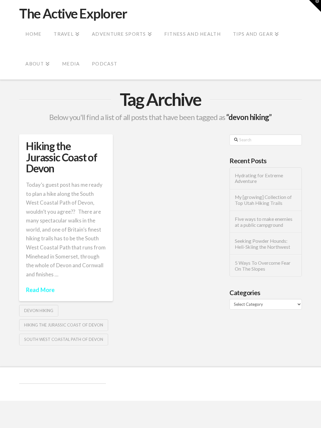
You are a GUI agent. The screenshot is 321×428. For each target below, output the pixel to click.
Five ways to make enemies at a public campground (263, 222)
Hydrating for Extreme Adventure (259, 178)
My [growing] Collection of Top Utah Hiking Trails (263, 200)
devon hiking (38, 310)
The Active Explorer (73, 13)
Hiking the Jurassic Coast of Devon (61, 157)
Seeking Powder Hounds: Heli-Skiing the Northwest (262, 244)
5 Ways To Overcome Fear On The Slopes (263, 266)
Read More (40, 289)
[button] (315, 6)
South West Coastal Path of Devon (63, 339)
